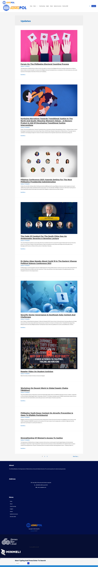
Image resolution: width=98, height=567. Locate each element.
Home (11, 501)
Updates (22, 66)
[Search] (28, 563)
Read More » (23, 74)
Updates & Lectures (14, 514)
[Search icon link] (89, 6)
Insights (11, 508)
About (11, 503)
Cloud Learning (13, 506)
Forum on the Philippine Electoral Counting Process (45, 64)
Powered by (32, 530)
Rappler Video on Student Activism (37, 371)
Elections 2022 (13, 516)
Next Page (76, 456)
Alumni (11, 511)
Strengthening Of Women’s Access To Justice (42, 438)
